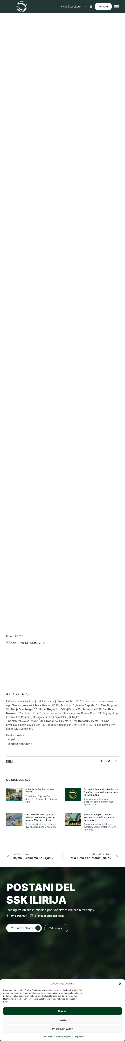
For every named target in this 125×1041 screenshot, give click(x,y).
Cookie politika (48, 1036)
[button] (120, 983)
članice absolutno (20, 743)
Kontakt (103, 6)
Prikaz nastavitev (62, 1028)
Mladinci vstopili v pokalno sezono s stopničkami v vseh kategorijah (99, 817)
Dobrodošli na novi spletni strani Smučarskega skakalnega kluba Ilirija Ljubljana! (101, 792)
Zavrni (62, 1019)
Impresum (79, 1036)
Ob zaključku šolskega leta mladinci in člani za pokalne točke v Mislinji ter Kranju (40, 817)
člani (11, 739)
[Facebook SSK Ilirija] (86, 6)
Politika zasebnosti (65, 1036)
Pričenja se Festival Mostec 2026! (40, 790)
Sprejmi (62, 1011)
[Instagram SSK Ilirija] (91, 6)
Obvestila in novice (65, 593)
